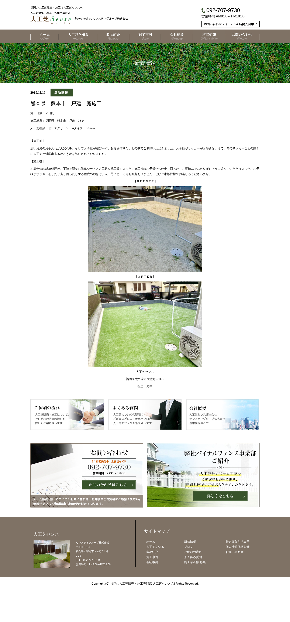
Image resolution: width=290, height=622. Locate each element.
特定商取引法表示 (237, 541)
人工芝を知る (155, 546)
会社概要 (152, 562)
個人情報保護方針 (237, 546)
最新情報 (61, 92)
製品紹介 (152, 552)
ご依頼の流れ (193, 552)
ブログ (188, 546)
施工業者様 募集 (195, 562)
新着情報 (190, 541)
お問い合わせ (235, 552)
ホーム (150, 541)
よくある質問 (193, 557)
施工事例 (152, 557)
